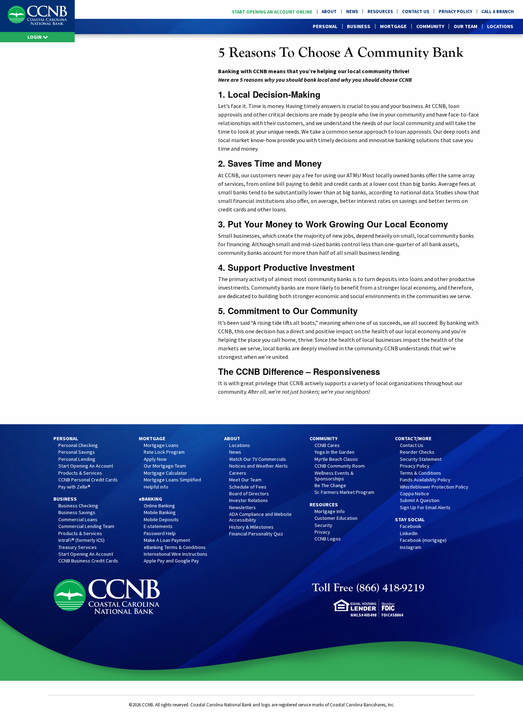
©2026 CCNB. (141, 704)
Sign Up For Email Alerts (425, 508)
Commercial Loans (77, 520)
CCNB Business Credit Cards (88, 561)
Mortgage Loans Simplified (172, 480)
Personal (325, 26)
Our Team (465, 26)
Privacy (322, 532)
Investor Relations (248, 500)
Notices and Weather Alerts (258, 466)
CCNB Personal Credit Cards (88, 480)
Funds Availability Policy (425, 480)
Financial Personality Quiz (256, 534)
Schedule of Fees (247, 487)
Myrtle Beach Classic (336, 459)
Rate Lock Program (164, 452)
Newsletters (242, 508)
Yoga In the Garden (334, 452)
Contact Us (415, 11)
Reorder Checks (417, 452)
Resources (380, 11)
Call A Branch (497, 11)
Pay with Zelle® (74, 487)
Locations (500, 26)
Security (323, 525)
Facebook (410, 526)
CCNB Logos (328, 539)
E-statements (158, 526)
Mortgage (393, 26)
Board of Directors (249, 494)
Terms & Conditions (420, 473)
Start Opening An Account (85, 466)
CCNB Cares (327, 445)
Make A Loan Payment (167, 540)
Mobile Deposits (161, 520)
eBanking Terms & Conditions (175, 547)
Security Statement (421, 459)
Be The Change (330, 486)
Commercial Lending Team (86, 526)
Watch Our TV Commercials (257, 459)
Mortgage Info (330, 511)
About (329, 11)
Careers (237, 473)
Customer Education (336, 518)
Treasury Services (77, 547)
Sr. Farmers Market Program (344, 492)
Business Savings (76, 513)
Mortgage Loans (161, 445)
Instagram (410, 547)
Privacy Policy (455, 11)
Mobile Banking (160, 513)
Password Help (160, 534)
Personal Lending (76, 459)
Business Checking (78, 506)
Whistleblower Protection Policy (434, 487)
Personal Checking (78, 445)
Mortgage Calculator (165, 473)
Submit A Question (419, 500)
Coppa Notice (414, 494)
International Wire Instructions (175, 554)
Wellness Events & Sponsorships (334, 476)
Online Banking (159, 506)
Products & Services (80, 473)
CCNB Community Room (340, 466)
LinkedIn (409, 534)
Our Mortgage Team (165, 466)
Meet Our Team (245, 480)
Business (358, 26)
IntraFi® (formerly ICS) (81, 540)
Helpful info (156, 487)
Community (430, 26)
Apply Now (155, 459)
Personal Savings (76, 452)
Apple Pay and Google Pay (171, 561)
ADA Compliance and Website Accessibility (260, 517)
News (352, 11)
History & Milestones (251, 527)
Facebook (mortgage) (423, 540)
